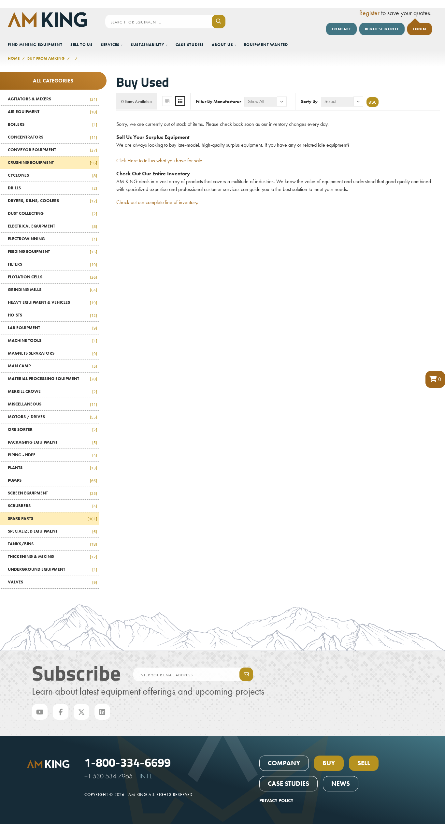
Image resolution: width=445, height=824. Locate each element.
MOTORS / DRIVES (52, 416)
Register (369, 12)
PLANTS (52, 467)
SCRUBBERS (52, 505)
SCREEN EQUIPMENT (52, 493)
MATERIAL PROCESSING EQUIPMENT (52, 378)
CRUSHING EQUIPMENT (52, 162)
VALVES (52, 582)
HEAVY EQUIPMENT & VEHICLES (52, 302)
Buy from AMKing (46, 58)
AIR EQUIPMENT (52, 111)
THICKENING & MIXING (52, 556)
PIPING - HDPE (52, 455)
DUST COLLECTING (52, 213)
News (340, 783)
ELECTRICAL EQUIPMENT (52, 226)
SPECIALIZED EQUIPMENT (52, 531)
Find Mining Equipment (35, 44)
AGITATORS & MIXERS (52, 99)
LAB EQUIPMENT (52, 328)
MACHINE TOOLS (52, 340)
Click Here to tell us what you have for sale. (160, 160)
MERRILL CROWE (52, 391)
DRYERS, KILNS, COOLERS (52, 200)
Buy (329, 763)
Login (419, 29)
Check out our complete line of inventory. (157, 202)
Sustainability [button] (148, 44)
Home (14, 58)
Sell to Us (81, 44)
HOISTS (52, 315)
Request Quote (382, 29)
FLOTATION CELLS (52, 277)
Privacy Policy (276, 800)
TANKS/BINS (52, 544)
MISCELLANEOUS (52, 404)
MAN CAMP (52, 366)
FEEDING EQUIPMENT (52, 251)
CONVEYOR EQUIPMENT (52, 150)
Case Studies (190, 44)
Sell (363, 763)
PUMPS (52, 480)
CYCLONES (52, 175)
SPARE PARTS (52, 518)
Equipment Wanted (266, 44)
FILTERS (52, 264)
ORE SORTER (52, 429)
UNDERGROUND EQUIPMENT (52, 569)
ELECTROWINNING (52, 239)
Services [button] (110, 44)
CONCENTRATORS (52, 137)
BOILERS (52, 124)
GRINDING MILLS (52, 289)
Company (284, 763)
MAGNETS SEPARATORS (52, 353)
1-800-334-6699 (127, 762)
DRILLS (52, 188)
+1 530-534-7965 (108, 776)
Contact (341, 29)
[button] (435, 379)
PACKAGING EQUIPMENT (52, 442)
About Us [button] (222, 44)
